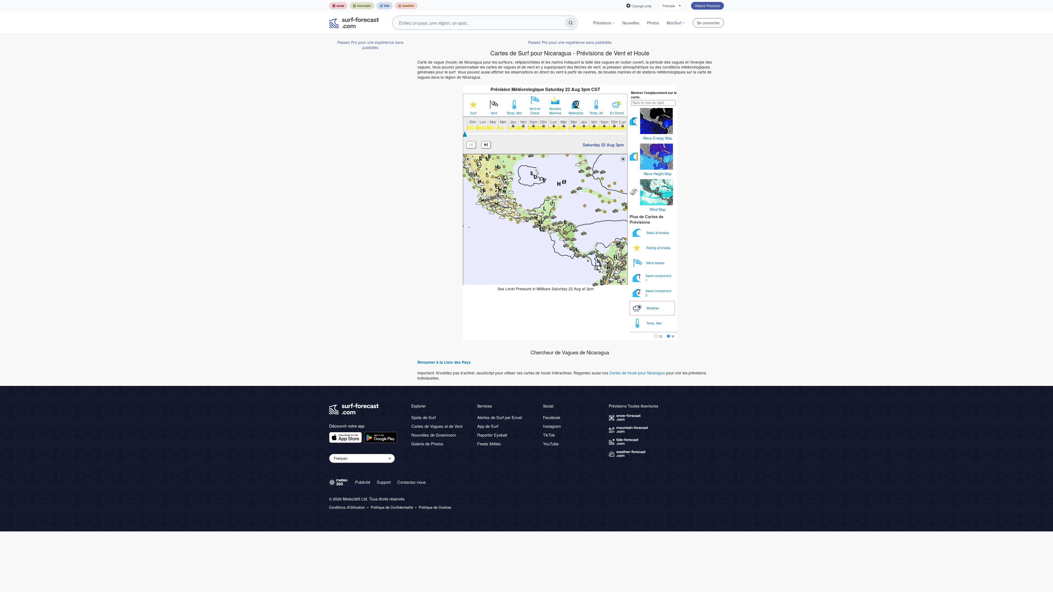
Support (384, 482)
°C (661, 336)
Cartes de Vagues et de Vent (436, 426)
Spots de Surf (423, 417)
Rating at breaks (659, 247)
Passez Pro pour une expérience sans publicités (370, 44)
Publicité (362, 482)
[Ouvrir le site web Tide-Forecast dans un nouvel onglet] (385, 5)
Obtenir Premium (707, 5)
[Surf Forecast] (354, 22)
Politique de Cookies (435, 507)
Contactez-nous (411, 482)
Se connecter (708, 22)
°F (672, 336)
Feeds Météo (489, 443)
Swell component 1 (658, 277)
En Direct (617, 113)
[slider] (465, 134)
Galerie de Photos (427, 443)
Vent (494, 113)
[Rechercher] (570, 22)
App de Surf (487, 426)
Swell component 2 (658, 292)
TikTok (549, 435)
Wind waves (655, 262)
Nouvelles (630, 22)
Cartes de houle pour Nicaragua (637, 372)
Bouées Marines (555, 110)
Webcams (575, 113)
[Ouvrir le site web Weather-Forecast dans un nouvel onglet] (406, 5)
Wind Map (658, 209)
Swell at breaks (658, 232)
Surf (473, 113)
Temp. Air (596, 113)
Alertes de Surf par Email (499, 417)
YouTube (551, 443)
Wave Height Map (658, 173)
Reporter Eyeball (492, 435)
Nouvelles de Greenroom (433, 435)
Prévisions (602, 22)
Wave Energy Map (657, 138)
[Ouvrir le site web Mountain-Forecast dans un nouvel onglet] (362, 5)
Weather (653, 308)
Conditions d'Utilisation (347, 507)
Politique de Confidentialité (392, 507)
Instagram (552, 426)
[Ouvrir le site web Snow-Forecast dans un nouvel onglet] (338, 5)
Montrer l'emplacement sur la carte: (654, 94)
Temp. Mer (514, 113)
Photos (653, 22)
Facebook (552, 417)
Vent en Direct (534, 110)
